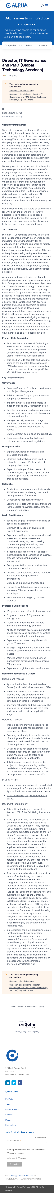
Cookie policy (33, 1032)
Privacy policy (20, 1032)
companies (10, 45)
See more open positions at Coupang (27, 1006)
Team (7, 1104)
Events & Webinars (17, 1158)
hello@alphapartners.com (22, 1175)
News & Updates (16, 1153)
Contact (8, 1114)
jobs (21, 45)
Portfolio (9, 1099)
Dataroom (9, 1120)
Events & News (12, 1109)
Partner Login (11, 1125)
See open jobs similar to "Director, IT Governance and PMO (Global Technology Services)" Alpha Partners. (28, 97)
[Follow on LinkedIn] (7, 1082)
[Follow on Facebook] (20, 1082)
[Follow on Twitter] (13, 1082)
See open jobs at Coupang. (21, 90)
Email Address (14, 1140)
